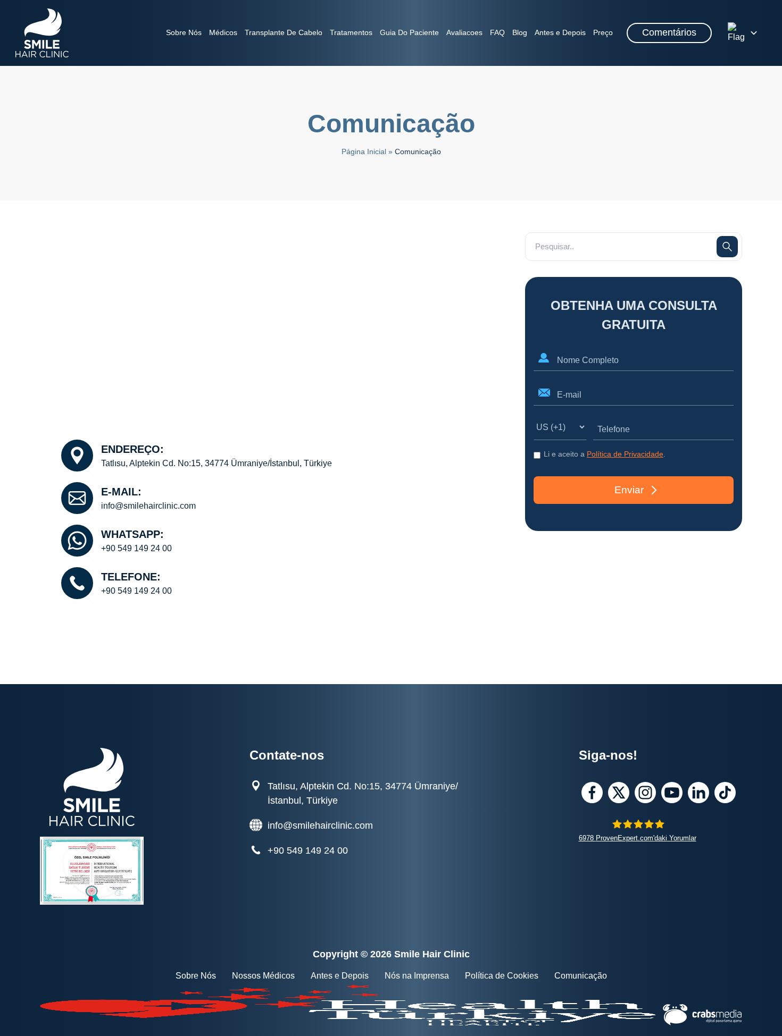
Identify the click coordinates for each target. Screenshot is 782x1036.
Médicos (223, 32)
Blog (519, 32)
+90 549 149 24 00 (136, 548)
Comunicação (580, 975)
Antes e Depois (560, 32)
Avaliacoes (464, 32)
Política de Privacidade (625, 454)
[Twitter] (618, 792)
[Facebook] (592, 792)
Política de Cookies (501, 975)
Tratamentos (351, 32)
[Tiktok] (725, 792)
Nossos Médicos (263, 975)
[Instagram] (645, 792)
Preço (603, 32)
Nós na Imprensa (417, 975)
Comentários (669, 32)
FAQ (497, 32)
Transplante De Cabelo (283, 32)
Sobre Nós (184, 32)
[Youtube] (672, 792)
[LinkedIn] (698, 792)
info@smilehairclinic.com (148, 505)
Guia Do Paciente (409, 32)
